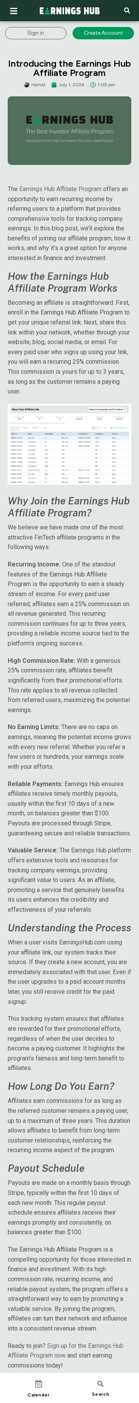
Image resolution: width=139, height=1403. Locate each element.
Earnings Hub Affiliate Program (60, 189)
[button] (127, 11)
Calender (38, 1395)
